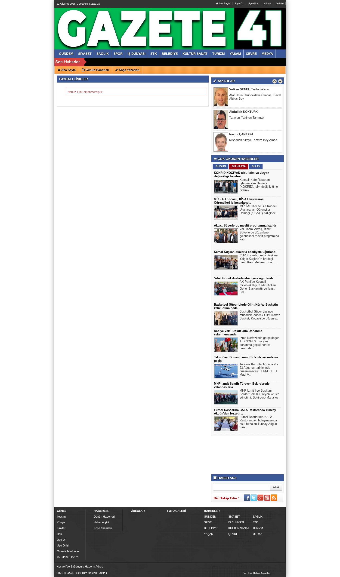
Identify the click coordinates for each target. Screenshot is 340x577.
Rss (59, 534)
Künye (267, 3)
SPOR (208, 522)
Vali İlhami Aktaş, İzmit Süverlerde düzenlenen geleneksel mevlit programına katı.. (259, 234)
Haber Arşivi (101, 522)
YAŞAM (208, 534)
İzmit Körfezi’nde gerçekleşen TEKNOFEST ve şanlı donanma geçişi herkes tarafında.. (259, 343)
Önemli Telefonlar (68, 551)
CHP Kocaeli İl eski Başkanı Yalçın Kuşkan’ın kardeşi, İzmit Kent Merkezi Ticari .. (259, 259)
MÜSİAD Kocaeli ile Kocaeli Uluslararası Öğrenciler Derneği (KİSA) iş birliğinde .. (259, 209)
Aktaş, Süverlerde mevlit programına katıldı (245, 225)
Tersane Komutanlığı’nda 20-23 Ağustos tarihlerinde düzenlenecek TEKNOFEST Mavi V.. (259, 369)
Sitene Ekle (68, 557)
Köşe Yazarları (103, 528)
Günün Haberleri (104, 516)
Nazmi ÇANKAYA (241, 126)
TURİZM (258, 528)
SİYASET (234, 516)
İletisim (280, 3)
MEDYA (257, 534)
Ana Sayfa (224, 3)
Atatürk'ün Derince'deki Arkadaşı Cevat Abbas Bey (255, 88)
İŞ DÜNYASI (236, 522)
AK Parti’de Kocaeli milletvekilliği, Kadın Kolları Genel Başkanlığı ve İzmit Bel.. (258, 287)
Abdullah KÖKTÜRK (243, 103)
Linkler (61, 528)
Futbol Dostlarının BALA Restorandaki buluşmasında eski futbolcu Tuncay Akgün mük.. (258, 422)
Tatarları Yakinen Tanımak (246, 109)
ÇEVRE (233, 534)
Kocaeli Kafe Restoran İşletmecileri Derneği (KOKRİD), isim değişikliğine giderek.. (259, 185)
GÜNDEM (210, 516)
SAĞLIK (258, 516)
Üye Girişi (253, 3)
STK (255, 522)
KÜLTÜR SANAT (238, 528)
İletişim (61, 516)
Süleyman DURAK (242, 148)
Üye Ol (239, 3)
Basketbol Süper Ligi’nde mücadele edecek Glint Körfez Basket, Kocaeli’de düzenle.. (260, 315)
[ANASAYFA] (107, 23)
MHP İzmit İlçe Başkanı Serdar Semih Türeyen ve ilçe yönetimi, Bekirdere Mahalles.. (260, 394)
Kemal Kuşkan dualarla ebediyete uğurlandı (245, 252)
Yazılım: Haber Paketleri (257, 573)
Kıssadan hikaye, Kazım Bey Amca (253, 132)
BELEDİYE (211, 528)
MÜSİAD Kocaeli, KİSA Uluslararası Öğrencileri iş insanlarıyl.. (239, 200)
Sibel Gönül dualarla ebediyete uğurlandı (243, 278)
